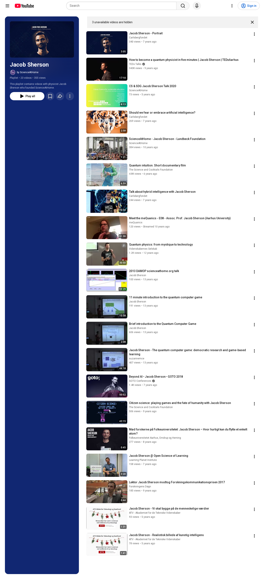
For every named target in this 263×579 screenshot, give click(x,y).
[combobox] (122, 5)
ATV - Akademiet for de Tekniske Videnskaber (154, 512)
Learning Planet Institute (143, 460)
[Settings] (232, 5)
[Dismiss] (252, 22)
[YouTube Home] (24, 6)
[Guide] (7, 5)
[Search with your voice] (197, 6)
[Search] (182, 6)
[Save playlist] (50, 96)
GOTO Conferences (140, 380)
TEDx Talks (135, 64)
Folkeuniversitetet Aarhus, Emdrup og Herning (155, 437)
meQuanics (135, 222)
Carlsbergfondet (138, 37)
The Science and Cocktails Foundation (151, 169)
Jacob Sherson (137, 275)
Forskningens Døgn (140, 486)
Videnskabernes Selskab (143, 248)
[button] (42, 39)
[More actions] (70, 96)
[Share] (60, 96)
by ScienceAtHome (27, 72)
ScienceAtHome (138, 90)
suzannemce (136, 358)
